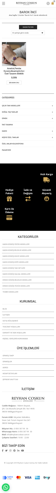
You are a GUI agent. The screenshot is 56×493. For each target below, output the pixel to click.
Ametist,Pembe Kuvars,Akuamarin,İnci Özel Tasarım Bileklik (14, 71)
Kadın (4, 131)
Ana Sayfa (13, 15)
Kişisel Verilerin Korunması (15, 339)
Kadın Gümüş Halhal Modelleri (16, 274)
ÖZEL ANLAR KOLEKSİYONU (13, 143)
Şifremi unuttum (10, 379)
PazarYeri (6, 150)
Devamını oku (14, 83)
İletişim (6, 315)
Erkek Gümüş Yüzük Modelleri (16, 286)
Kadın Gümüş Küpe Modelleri (15, 262)
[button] (6, 487)
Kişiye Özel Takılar (10, 137)
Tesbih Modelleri (10, 292)
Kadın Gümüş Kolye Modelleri (16, 256)
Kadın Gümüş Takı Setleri (14, 268)
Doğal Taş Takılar (10, 112)
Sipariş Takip (8, 356)
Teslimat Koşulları (11, 327)
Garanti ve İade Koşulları (14, 333)
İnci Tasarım (7, 124)
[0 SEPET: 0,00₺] (53, 4)
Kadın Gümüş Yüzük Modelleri (16, 244)
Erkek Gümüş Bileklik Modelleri (17, 280)
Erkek (4, 118)
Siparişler (7, 361)
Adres (5, 367)
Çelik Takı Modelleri (11, 105)
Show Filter (28, 27)
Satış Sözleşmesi (10, 321)
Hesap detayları (10, 373)
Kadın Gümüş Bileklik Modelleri (17, 250)
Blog (5, 309)
